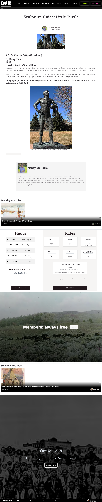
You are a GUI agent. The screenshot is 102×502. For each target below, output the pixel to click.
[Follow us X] (68, 500)
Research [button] (36, 3)
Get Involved (51, 465)
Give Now (85, 3)
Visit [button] (19, 3)
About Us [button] (67, 3)
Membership (45, 3)
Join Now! (74, 327)
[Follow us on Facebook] (18, 500)
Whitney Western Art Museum (14, 154)
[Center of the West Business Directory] (92, 500)
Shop (75, 3)
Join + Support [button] (56, 3)
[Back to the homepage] (6, 4)
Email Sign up (7, 500)
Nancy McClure (55, 27)
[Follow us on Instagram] (43, 500)
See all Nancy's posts (23, 189)
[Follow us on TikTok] (30, 500)
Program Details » (70, 270)
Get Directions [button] (20, 288)
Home (2, 8)
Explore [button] (26, 3)
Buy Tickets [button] (70, 288)
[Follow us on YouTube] (55, 500)
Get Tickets (95, 3)
